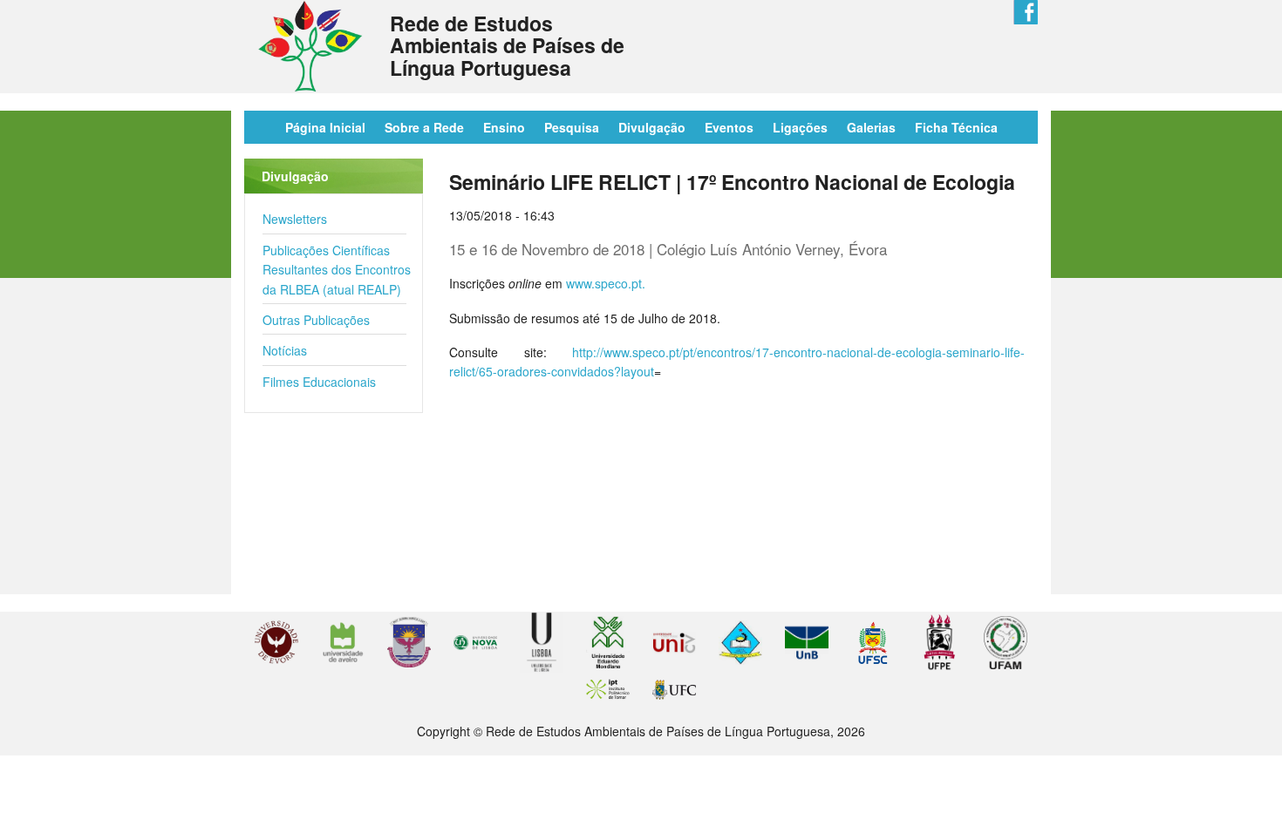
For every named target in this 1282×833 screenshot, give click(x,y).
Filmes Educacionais (319, 381)
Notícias (285, 350)
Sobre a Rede (424, 127)
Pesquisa (571, 127)
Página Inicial (325, 127)
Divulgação (651, 127)
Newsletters (295, 218)
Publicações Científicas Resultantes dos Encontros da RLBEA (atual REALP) (337, 269)
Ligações (800, 127)
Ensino (504, 127)
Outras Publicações (316, 319)
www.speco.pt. (605, 283)
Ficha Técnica (956, 127)
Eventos (729, 127)
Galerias (871, 127)
